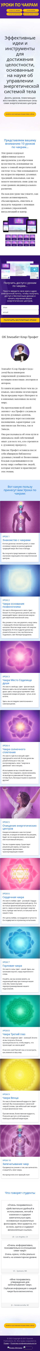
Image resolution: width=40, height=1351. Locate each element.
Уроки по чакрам (14, 10)
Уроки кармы (31, 10)
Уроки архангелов (14, 14)
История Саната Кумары (31, 14)
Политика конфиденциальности (23, 1343)
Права (6, 1343)
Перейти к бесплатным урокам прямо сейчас (20, 114)
